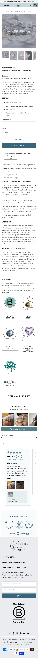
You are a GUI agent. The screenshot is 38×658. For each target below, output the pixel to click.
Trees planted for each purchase (10, 383)
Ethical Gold (28, 317)
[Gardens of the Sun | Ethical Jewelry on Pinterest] (20, 633)
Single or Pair (6, 119)
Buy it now (19, 145)
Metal (4, 128)
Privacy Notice (28, 642)
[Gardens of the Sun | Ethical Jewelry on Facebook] (13, 633)
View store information (10, 159)
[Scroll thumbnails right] (34, 419)
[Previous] (3, 31)
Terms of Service (13, 644)
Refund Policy (25, 644)
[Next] (34, 31)
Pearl (26, 113)
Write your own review (19, 429)
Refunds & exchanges (11, 178)
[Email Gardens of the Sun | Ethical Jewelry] (9, 633)
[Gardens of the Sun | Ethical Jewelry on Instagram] (17, 633)
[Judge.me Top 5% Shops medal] (29, 525)
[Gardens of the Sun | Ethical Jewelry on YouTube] (27, 633)
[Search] (30, 5)
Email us (5, 165)
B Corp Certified (10, 317)
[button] (16, 78)
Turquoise (9, 115)
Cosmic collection (14, 290)
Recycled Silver (10, 347)
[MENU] (1, 5)
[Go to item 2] (21, 419)
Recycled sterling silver (14, 102)
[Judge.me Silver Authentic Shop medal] (9, 525)
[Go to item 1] (8, 419)
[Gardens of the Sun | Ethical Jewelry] (19, 5)
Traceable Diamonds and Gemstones (28, 349)
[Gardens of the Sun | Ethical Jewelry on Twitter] (24, 633)
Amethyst (21, 113)
